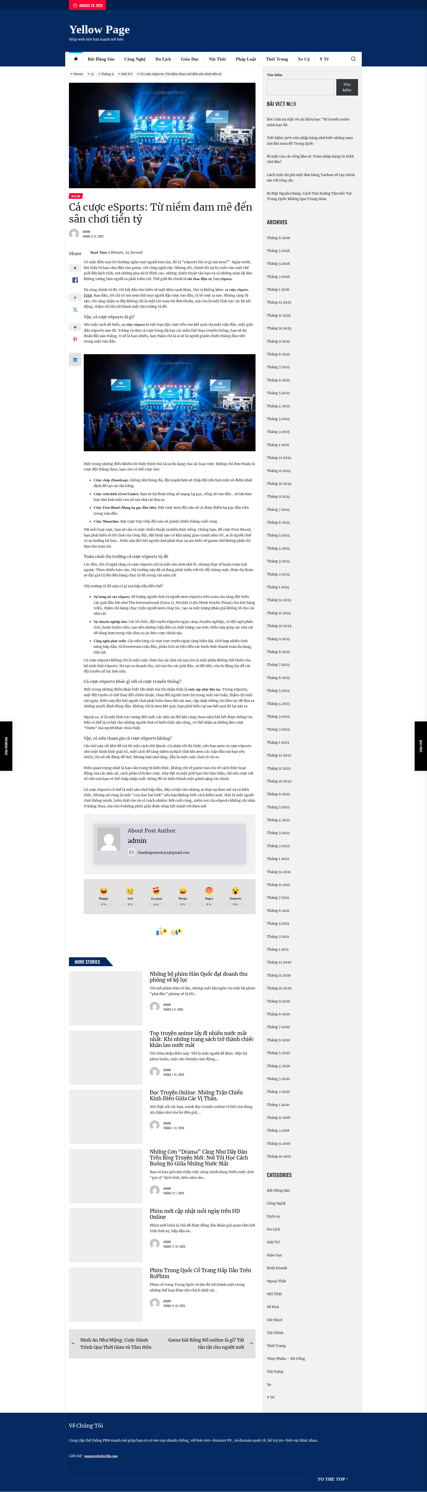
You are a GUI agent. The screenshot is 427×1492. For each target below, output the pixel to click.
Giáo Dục (190, 59)
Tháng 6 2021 (278, 910)
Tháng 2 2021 (278, 936)
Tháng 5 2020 (278, 1053)
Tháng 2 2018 (278, 1130)
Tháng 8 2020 (278, 1014)
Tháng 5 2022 (278, 807)
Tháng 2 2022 (278, 846)
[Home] (76, 59)
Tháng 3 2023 (278, 716)
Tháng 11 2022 (279, 768)
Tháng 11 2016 (278, 1143)
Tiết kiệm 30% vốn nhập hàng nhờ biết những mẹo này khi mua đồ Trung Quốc (310, 140)
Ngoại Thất (276, 1281)
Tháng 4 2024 (278, 548)
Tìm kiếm (274, 75)
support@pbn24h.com (101, 1456)
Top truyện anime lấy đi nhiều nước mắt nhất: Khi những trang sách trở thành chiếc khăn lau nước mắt (202, 1039)
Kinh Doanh (277, 1268)
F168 (88, 295)
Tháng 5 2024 (278, 535)
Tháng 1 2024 (278, 587)
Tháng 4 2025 (278, 406)
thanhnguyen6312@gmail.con (163, 852)
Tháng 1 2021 (278, 949)
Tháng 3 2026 (278, 263)
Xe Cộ (304, 59)
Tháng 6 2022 (278, 794)
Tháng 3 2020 (278, 1079)
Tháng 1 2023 (278, 742)
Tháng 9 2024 (278, 496)
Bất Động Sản (101, 59)
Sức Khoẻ (274, 1320)
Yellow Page (99, 29)
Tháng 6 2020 (278, 1040)
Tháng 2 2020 (278, 1091)
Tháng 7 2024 (278, 509)
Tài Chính (275, 1332)
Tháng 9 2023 (278, 639)
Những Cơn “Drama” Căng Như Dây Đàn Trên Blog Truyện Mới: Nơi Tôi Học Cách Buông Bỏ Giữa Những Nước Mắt (199, 1158)
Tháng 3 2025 (278, 419)
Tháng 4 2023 (278, 703)
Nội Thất (217, 59)
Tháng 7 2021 (278, 897)
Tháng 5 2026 (278, 250)
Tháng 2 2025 (278, 431)
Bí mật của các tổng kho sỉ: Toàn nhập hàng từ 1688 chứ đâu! (310, 159)
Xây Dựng (275, 1371)
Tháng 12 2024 (279, 457)
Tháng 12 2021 (279, 872)
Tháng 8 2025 (278, 354)
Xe (269, 1384)
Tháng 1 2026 (278, 289)
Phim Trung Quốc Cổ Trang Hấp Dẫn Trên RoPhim (200, 1273)
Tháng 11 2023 (279, 613)
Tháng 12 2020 (279, 962)
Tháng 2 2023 (278, 729)
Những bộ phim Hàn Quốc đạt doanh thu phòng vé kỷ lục (199, 977)
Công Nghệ (135, 59)
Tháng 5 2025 (278, 393)
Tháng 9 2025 (278, 341)
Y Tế (324, 59)
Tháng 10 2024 (279, 483)
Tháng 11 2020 (279, 975)
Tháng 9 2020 (278, 1001)
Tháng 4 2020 (278, 1066)
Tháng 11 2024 (279, 471)
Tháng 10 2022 (279, 781)
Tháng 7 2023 (278, 664)
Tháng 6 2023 (278, 677)
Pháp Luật (246, 59)
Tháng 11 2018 (278, 1117)
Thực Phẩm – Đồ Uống (286, 1358)
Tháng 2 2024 (278, 574)
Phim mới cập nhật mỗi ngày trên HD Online (195, 1214)
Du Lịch (163, 59)
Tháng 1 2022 (278, 859)
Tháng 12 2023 (279, 600)
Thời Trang (277, 59)
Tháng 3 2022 (278, 833)
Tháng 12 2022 (279, 755)
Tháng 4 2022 (278, 820)
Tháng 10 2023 (279, 626)
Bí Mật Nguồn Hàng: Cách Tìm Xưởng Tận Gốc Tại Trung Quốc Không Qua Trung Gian (309, 196)
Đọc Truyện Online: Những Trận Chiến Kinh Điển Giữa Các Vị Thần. (196, 1095)
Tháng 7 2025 (278, 367)
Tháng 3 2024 (278, 561)
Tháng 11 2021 (278, 884)
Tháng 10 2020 (279, 988)
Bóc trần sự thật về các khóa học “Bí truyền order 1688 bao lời (308, 122)
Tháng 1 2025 (278, 445)
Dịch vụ (273, 1216)
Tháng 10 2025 (279, 328)
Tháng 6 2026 (278, 238)
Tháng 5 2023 (278, 690)
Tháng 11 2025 (279, 315)
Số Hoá (273, 1307)
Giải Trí (273, 1242)
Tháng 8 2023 (278, 652)
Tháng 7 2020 (278, 1027)
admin (86, 231)
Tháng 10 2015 (279, 1156)
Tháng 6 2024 (278, 522)
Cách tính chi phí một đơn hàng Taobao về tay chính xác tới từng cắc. (311, 178)
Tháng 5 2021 (278, 923)
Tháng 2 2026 (278, 276)
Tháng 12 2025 (279, 302)
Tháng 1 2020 (278, 1105)
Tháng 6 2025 (278, 380)
